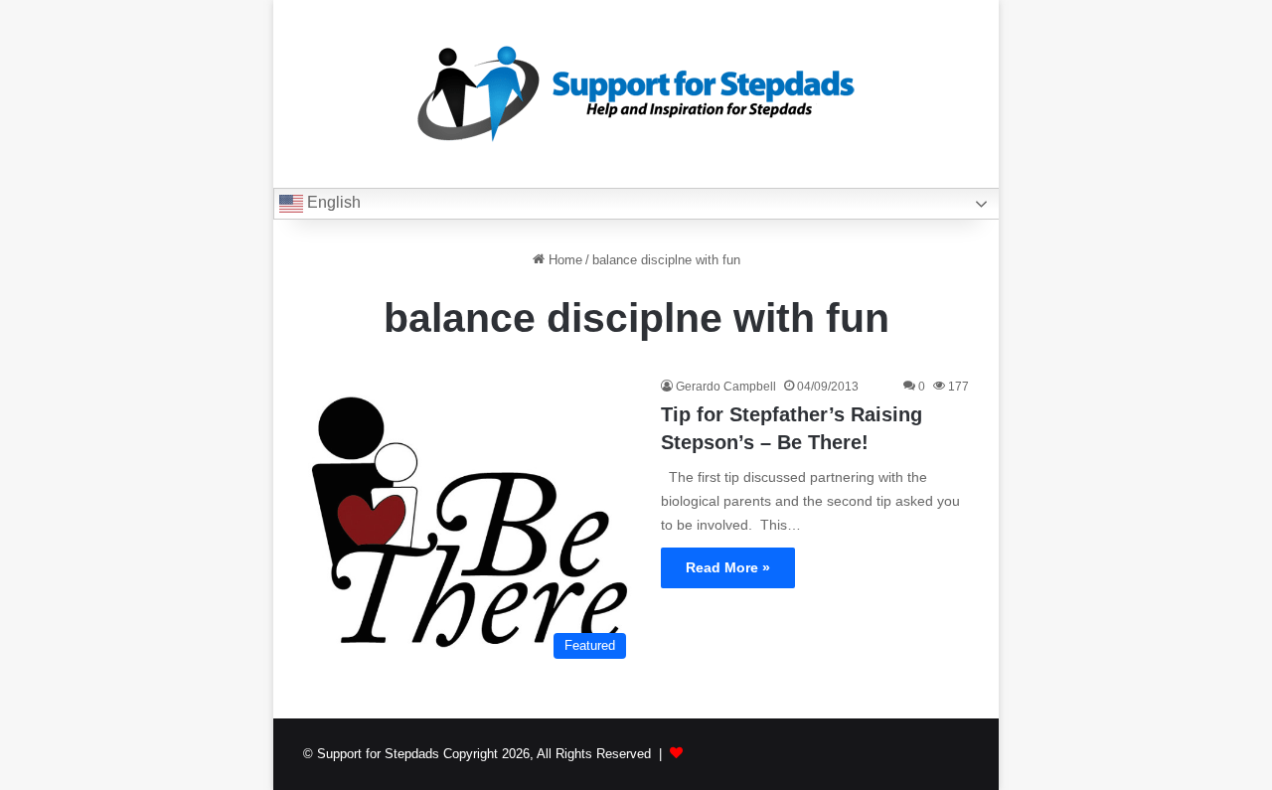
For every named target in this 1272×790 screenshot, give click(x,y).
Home (563, 259)
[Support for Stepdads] (636, 94)
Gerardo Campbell (726, 387)
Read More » (728, 567)
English (332, 202)
